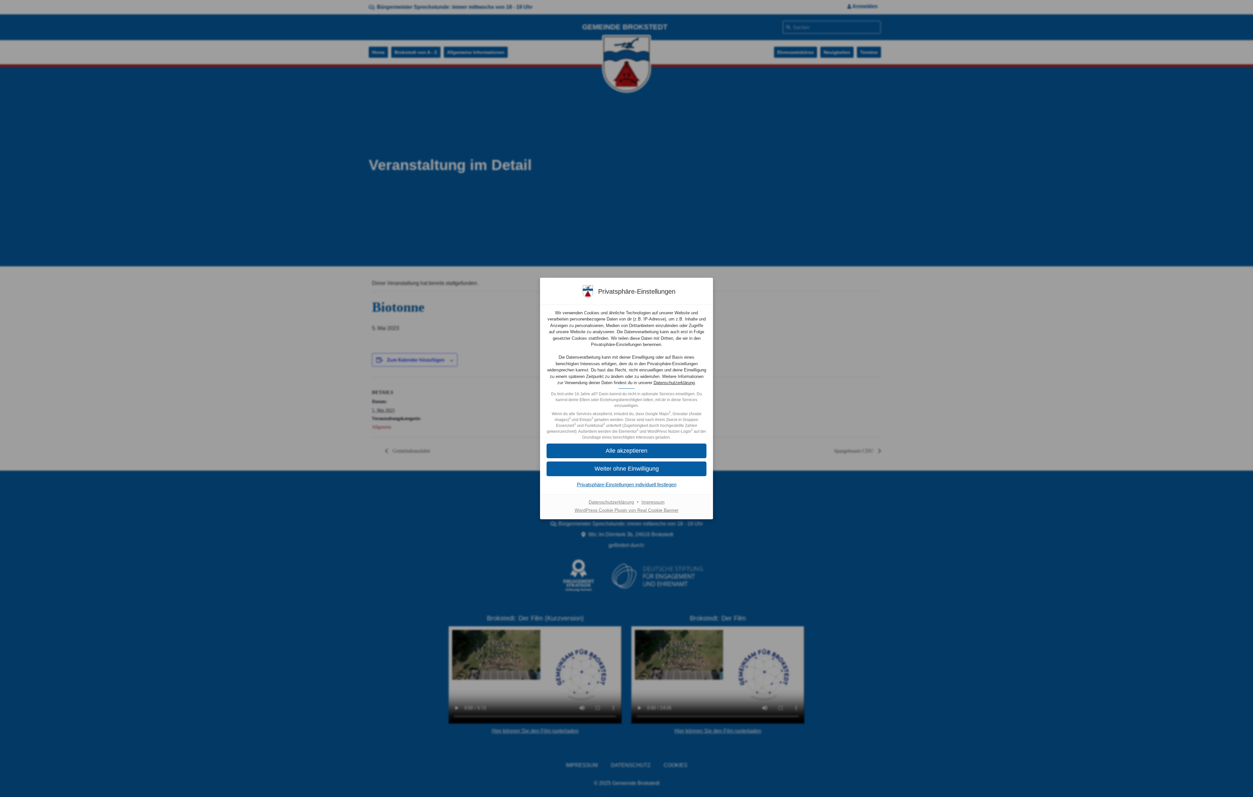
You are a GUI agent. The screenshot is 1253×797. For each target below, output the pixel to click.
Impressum (653, 502)
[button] (626, 468)
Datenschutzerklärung (674, 382)
